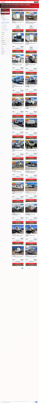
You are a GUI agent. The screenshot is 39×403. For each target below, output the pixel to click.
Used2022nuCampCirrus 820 (17, 171)
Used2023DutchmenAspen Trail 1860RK (17, 193)
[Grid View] (35, 10)
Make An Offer (22, 68)
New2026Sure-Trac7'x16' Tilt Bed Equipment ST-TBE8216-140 (31, 22)
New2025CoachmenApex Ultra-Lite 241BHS (31, 86)
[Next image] (23, 16)
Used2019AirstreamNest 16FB (17, 64)
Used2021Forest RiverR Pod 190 (17, 235)
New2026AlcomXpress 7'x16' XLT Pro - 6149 (17, 22)
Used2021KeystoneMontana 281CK (31, 150)
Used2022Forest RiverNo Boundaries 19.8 (16, 214)
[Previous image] (12, 16)
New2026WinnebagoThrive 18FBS (17, 43)
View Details (18, 50)
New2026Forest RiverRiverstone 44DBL (17, 150)
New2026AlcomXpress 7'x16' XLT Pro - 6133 (31, 44)
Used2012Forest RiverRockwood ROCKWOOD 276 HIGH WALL (31, 172)
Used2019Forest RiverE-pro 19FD (17, 256)
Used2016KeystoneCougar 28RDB (31, 256)
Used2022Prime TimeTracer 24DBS (30, 235)
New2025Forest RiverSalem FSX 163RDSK (31, 108)
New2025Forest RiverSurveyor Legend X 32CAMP (17, 108)
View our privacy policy (7, 402)
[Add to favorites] (36, 62)
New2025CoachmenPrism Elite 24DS (31, 65)
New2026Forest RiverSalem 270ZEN (30, 129)
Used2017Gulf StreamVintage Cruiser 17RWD (30, 214)
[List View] (36, 10)
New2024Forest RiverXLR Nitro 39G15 (17, 87)
